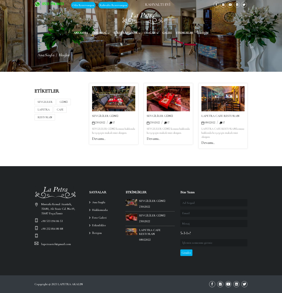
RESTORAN (45, 117)
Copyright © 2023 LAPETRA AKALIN (59, 284)
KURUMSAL (99, 33)
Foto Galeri (99, 218)
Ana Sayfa (46, 55)
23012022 (100, 122)
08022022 (209, 122)
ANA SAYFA (81, 33)
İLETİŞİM (203, 33)
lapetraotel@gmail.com (56, 244)
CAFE (60, 109)
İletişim (97, 233)
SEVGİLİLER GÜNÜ (105, 116)
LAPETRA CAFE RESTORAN (220, 116)
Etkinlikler (99, 225)
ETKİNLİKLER (184, 33)
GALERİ (167, 33)
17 (113, 122)
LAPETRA (44, 109)
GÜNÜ (64, 102)
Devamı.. (99, 138)
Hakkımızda (100, 210)
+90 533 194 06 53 (52, 221)
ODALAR (150, 33)
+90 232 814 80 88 (52, 229)
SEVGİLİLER (45, 102)
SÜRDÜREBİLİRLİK (126, 33)
